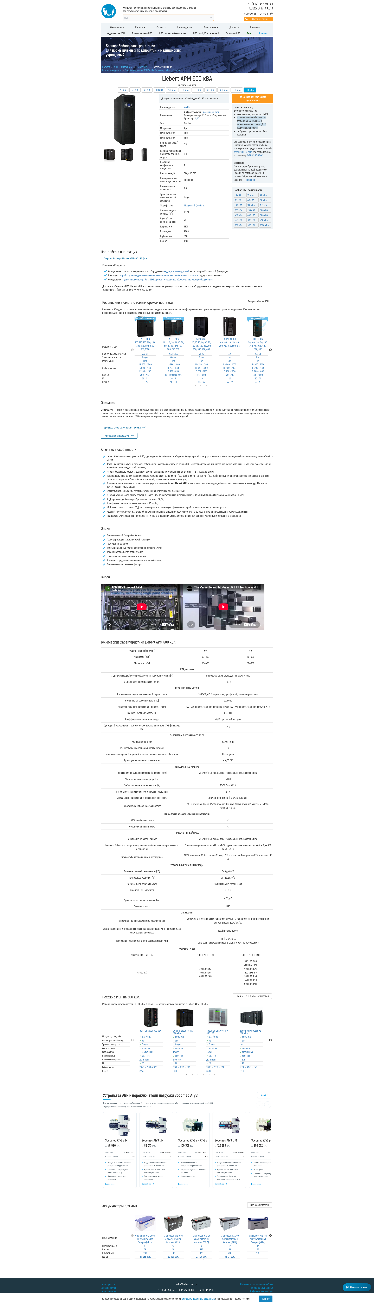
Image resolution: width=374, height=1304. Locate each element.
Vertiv (187, 107)
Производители (184, 27)
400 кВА (223, 90)
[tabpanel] (145, 350)
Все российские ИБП (258, 301)
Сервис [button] (160, 27)
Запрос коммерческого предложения (254, 98)
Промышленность (210, 112)
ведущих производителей (176, 271)
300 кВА (210, 90)
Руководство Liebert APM (116, 435)
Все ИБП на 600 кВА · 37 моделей (252, 996)
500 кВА (236, 90)
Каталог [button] (139, 27)
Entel (249, 33)
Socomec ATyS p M (226, 1140)
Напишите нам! (359, 1287)
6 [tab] (218, 1074)
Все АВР (264, 1095)
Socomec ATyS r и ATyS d (192, 1140)
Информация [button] (210, 27)
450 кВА (251, 215)
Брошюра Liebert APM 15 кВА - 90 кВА (122, 427)
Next (270, 349)
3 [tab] (210, 385)
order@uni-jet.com (243, 151)
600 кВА (251, 220)
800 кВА (239, 225)
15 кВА (250, 195)
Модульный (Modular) (194, 205)
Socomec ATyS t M (152, 1140)
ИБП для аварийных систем (172, 33)
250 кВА (197, 90)
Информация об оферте (261, 1291)
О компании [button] (116, 27)
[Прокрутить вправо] (267, 1104)
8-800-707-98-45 (261, 7)
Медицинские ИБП (116, 33)
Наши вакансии (108, 1291)
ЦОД (197, 118)
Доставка (234, 27)
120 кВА (171, 90)
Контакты (255, 27)
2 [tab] (207, 1259)
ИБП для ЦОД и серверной (206, 33)
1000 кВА (264, 225)
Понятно (266, 1298)
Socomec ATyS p (261, 1140)
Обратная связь (259, 19)
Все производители (111, 70)
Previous (132, 349)
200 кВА (184, 90)
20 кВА (263, 195)
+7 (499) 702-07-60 (205, 1290)
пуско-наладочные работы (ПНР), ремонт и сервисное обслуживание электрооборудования (168, 279)
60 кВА (147, 90)
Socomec (263, 33)
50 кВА (135, 90)
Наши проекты (108, 1284)
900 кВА (251, 225)
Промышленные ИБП (141, 33)
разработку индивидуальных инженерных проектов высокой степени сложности (158, 275)
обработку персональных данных (198, 1298)
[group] (187, 1150)
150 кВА (263, 205)
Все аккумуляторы (259, 1204)
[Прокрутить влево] (259, 1104)
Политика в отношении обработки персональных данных (256, 1286)
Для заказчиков (108, 1287)
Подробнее (249, 179)
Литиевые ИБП (233, 33)
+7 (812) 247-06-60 (260, 3)
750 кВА (264, 220)
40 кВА (250, 200)
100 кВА (159, 90)
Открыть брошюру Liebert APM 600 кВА (123, 258)
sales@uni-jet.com (256, 13)
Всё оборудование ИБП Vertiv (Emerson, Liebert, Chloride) (153, 70)
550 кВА (238, 220)
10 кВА (238, 195)
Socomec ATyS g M (116, 1140)
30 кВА (123, 90)
